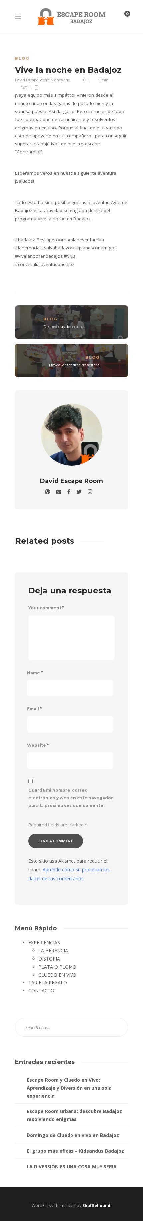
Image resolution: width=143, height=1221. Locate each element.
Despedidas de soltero (63, 326)
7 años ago (60, 80)
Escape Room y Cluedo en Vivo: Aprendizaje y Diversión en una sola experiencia (69, 1088)
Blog (22, 58)
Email (34, 708)
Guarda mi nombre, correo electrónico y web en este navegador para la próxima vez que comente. (70, 798)
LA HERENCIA (53, 950)
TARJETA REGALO (47, 982)
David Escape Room (32, 80)
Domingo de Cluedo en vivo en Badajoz (73, 1135)
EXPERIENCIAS (44, 942)
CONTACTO (41, 990)
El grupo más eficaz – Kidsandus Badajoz (75, 1151)
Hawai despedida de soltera (74, 364)
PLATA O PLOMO (57, 967)
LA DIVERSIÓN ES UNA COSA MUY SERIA (72, 1166)
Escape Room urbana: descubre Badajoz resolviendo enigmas (74, 1115)
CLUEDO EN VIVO (57, 975)
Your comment (46, 607)
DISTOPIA (49, 958)
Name (35, 672)
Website (38, 745)
